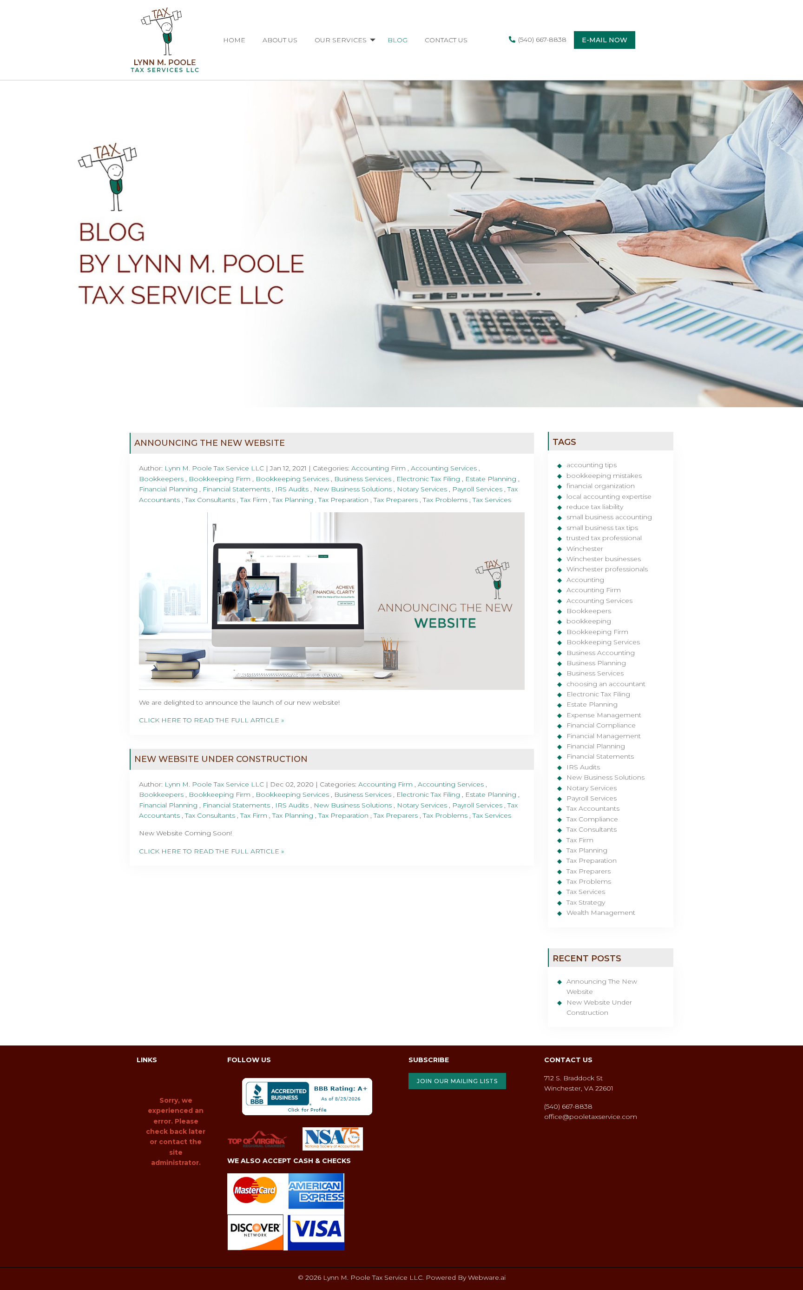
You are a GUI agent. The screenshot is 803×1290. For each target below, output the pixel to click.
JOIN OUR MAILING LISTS (457, 1081)
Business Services (362, 479)
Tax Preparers (396, 500)
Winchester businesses (603, 559)
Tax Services (492, 500)
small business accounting (609, 517)
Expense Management (603, 715)
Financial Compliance (601, 725)
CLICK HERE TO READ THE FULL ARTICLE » (211, 720)
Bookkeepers (161, 479)
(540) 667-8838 (542, 39)
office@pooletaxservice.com (590, 1116)
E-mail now (604, 40)
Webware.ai (487, 1277)
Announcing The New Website (209, 443)
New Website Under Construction (221, 759)
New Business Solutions (353, 489)
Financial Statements (236, 489)
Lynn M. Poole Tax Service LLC (372, 1277)
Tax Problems (445, 500)
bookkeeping (588, 621)
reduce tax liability (594, 507)
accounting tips (591, 465)
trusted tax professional (604, 538)
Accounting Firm (378, 468)
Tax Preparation (343, 500)
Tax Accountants (592, 808)
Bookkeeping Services (292, 479)
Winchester (584, 548)
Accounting (585, 580)
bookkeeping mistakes (604, 475)
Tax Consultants (210, 500)
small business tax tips (602, 527)
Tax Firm (253, 500)
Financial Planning (168, 489)
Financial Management (603, 736)
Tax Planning (292, 500)
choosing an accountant (605, 684)
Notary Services (422, 489)
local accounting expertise (609, 496)
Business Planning (596, 663)
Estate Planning (490, 479)
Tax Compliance (592, 819)
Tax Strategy (585, 902)
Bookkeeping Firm (219, 479)
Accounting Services (444, 468)
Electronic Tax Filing (428, 479)
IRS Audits (292, 489)
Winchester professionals (607, 569)
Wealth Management (600, 912)
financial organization (600, 486)
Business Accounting (600, 652)
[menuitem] (234, 40)
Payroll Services (477, 489)
